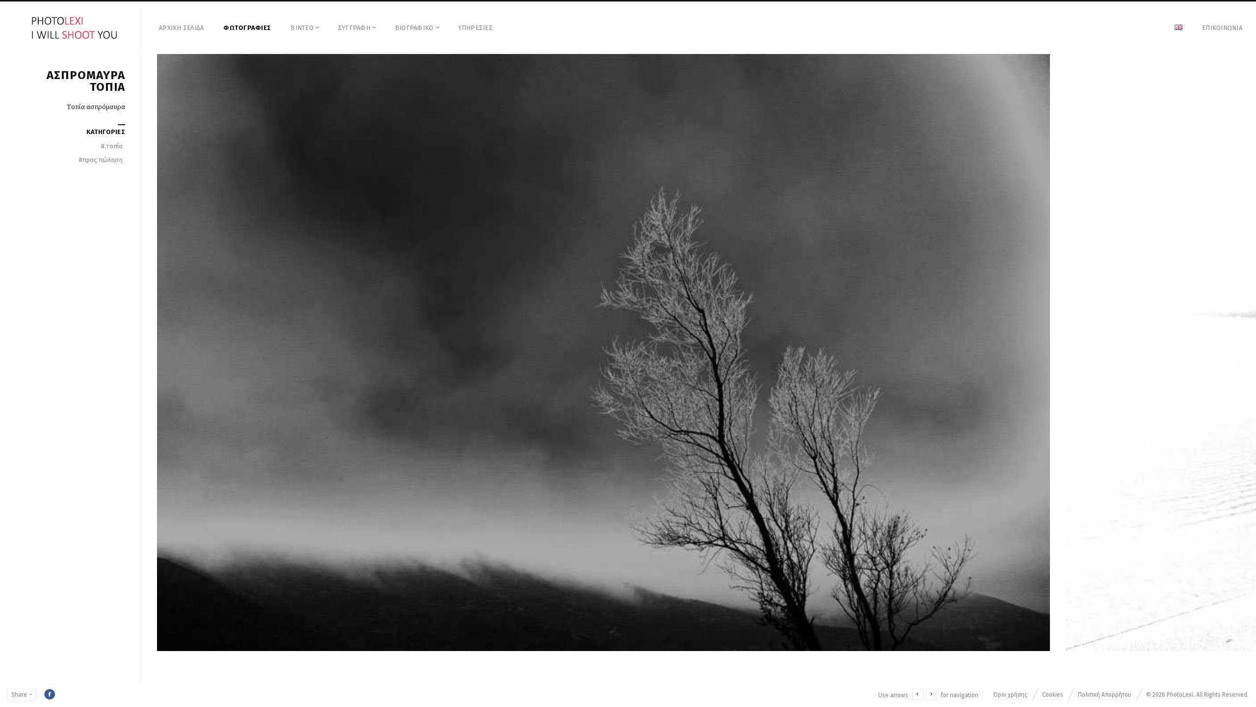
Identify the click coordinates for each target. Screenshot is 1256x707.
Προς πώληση (101, 159)
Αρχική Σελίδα (181, 27)
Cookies (1052, 694)
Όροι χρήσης (1010, 694)
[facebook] (49, 694)
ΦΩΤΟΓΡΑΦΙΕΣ (247, 27)
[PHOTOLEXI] (74, 27)
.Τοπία (112, 146)
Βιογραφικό (414, 27)
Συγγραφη (354, 27)
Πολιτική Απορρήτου (1104, 694)
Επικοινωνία (1222, 27)
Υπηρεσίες (475, 27)
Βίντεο (302, 27)
